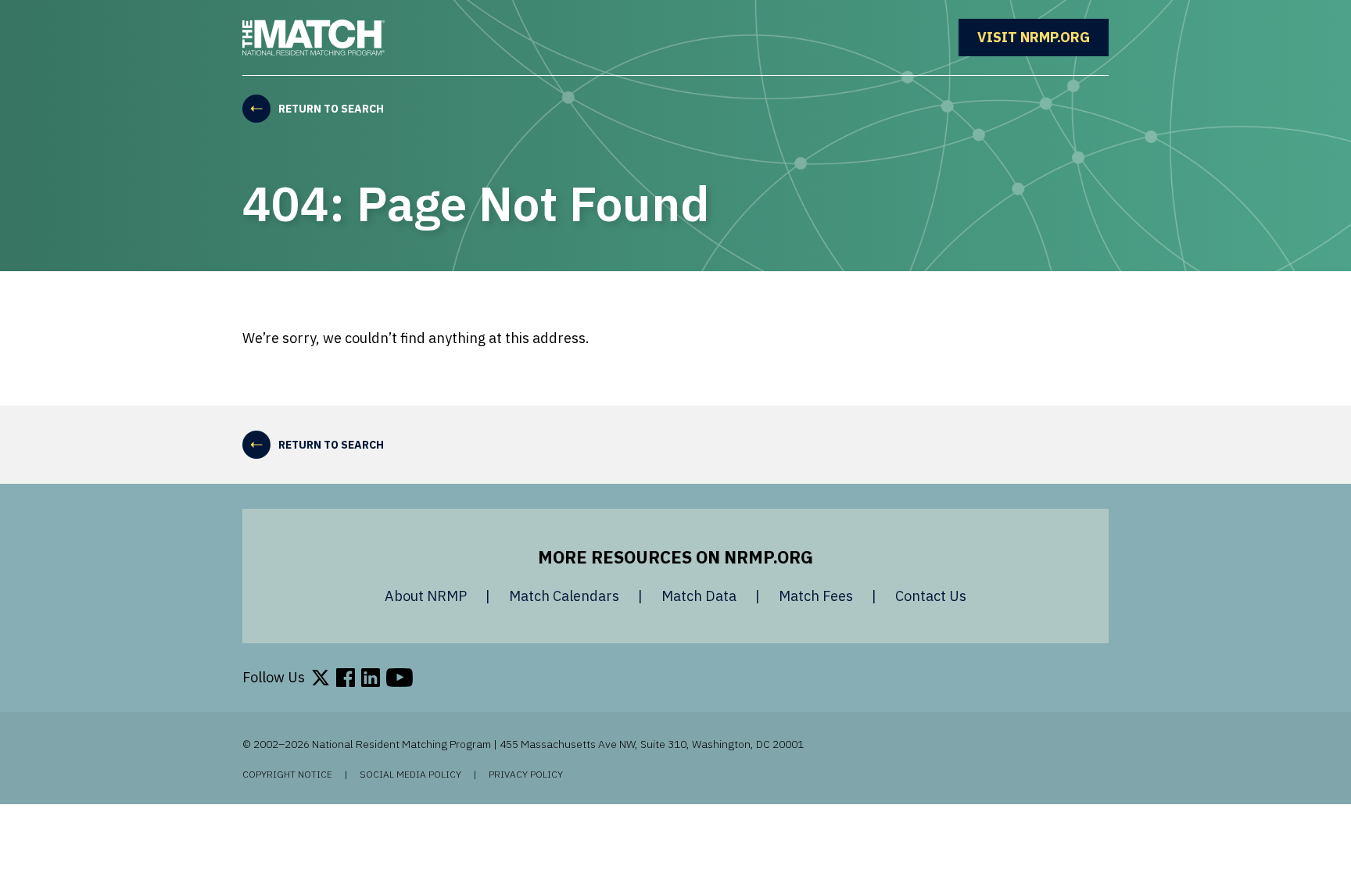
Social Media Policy (410, 774)
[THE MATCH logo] (313, 37)
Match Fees (816, 596)
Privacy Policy (526, 774)
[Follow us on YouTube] (399, 677)
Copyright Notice (287, 774)
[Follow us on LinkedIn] (370, 677)
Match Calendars (564, 596)
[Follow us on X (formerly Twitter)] (320, 677)
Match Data (698, 596)
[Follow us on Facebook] (345, 677)
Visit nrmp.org (1043, 37)
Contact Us (930, 596)
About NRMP (426, 596)
